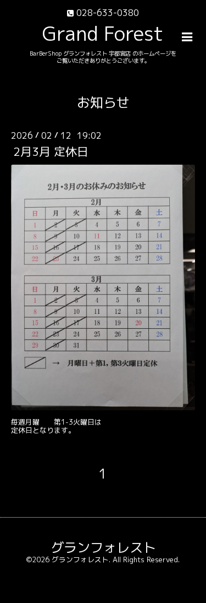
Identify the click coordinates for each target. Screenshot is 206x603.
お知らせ (103, 102)
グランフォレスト (103, 547)
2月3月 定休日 (50, 152)
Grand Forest (103, 33)
